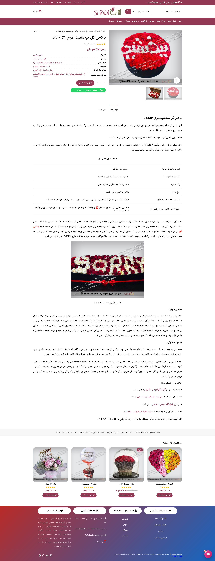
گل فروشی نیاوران (46, 74)
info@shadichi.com (91, 535)
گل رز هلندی (37, 55)
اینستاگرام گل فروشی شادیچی (138, 411)
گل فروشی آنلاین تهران (76, 74)
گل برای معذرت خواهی (41, 66)
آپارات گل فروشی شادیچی (155, 389)
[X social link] (66, 432)
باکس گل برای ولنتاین (88, 484)
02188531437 (93, 529)
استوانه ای (58, 62)
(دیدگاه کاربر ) (89, 44)
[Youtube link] (47, 555)
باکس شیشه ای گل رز (126, 484)
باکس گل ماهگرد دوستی (164, 484)
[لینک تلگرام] (56, 432)
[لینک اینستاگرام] (51, 555)
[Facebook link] (69, 432)
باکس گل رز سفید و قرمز (88, 432)
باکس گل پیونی (50, 484)
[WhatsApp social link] (43, 555)
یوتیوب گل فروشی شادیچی (149, 397)
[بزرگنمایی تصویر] (177, 80)
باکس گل (97, 31)
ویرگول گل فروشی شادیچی (163, 404)
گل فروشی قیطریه (60, 74)
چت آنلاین (99, 542)
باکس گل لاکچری (86, 31)
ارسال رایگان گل (47, 70)
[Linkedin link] (59, 432)
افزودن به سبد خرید (85, 83)
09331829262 (80, 529)
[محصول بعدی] (34, 31)
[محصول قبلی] (39, 31)
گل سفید (36, 59)
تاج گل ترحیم (159, 518)
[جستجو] (128, 11)
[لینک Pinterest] (62, 432)
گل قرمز (43, 59)
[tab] (114, 108)
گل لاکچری (37, 70)
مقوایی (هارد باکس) (40, 62)
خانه (104, 31)
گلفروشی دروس (36, 75)
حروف (51, 62)
